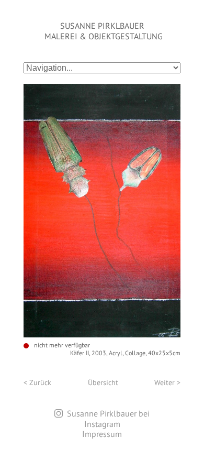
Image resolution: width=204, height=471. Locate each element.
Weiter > (167, 382)
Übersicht (103, 382)
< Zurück (37, 382)
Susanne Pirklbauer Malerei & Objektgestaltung (103, 30)
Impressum (102, 434)
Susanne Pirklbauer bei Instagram (108, 418)
